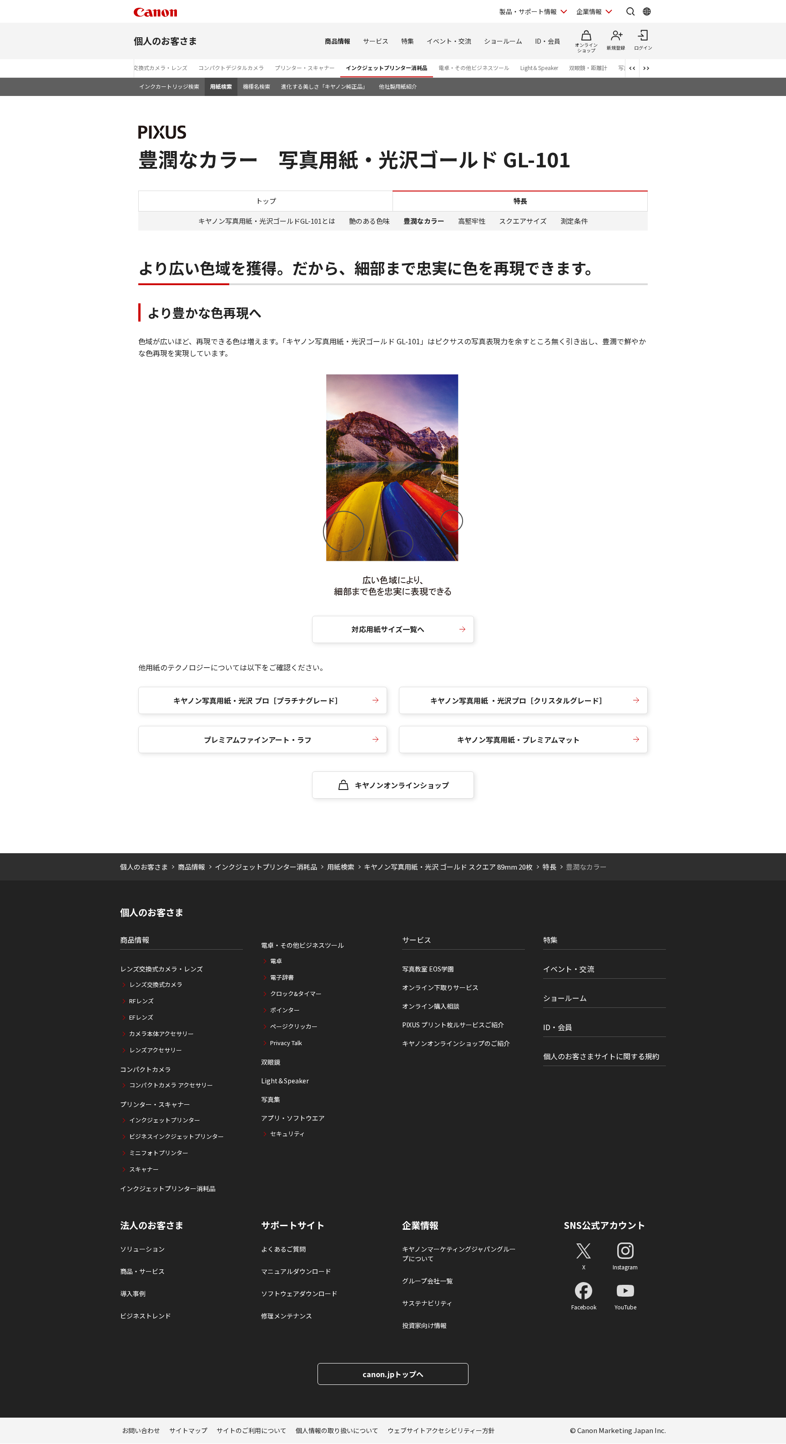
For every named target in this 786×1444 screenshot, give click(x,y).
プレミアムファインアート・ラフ (258, 739)
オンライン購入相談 (430, 1006)
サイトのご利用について (252, 1430)
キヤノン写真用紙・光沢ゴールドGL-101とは (266, 221)
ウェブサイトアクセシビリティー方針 (441, 1430)
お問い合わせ (141, 1430)
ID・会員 (547, 40)
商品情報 (337, 40)
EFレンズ (141, 1017)
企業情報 (589, 11)
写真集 (270, 1099)
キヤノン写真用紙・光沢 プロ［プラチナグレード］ (257, 700)
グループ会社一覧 (427, 1280)
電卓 (276, 960)
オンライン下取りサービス (440, 987)
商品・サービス (142, 1271)
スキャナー (144, 1169)
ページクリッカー (293, 1026)
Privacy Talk (286, 1042)
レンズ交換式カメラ (155, 984)
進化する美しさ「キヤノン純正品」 (324, 86)
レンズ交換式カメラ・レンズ (151, 67)
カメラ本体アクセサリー (161, 1033)
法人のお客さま (152, 1225)
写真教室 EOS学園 (428, 968)
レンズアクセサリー (155, 1050)
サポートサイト (293, 1225)
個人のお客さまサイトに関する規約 (601, 1056)
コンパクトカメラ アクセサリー (171, 1085)
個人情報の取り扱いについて (337, 1430)
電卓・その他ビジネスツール (473, 67)
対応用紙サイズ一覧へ (388, 629)
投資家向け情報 (424, 1325)
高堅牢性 (471, 221)
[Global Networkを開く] (646, 11)
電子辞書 (282, 977)
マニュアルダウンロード (296, 1271)
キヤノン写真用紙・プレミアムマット (518, 739)
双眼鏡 (270, 1062)
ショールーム (503, 40)
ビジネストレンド (145, 1315)
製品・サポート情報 (528, 11)
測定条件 (574, 221)
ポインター (285, 1010)
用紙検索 (221, 86)
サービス (375, 40)
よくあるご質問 (283, 1248)
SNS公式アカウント (604, 1225)
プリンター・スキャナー (305, 67)
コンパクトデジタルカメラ (231, 67)
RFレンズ (141, 1000)
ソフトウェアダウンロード (299, 1293)
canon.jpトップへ (393, 1374)
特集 (407, 40)
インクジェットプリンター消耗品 (387, 67)
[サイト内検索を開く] (630, 11)
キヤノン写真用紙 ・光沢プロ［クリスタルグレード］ (518, 700)
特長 (549, 866)
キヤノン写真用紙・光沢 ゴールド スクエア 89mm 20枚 (448, 866)
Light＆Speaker (539, 67)
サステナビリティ (427, 1303)
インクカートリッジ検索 (169, 86)
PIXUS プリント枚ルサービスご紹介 (453, 1024)
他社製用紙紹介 (398, 86)
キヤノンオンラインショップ (402, 785)
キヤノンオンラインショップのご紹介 (456, 1043)
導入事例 (133, 1293)
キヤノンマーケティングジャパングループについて (459, 1253)
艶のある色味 (369, 221)
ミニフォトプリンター (158, 1152)
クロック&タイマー (296, 993)
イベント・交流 (449, 40)
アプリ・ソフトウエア (293, 1117)
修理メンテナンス (286, 1315)
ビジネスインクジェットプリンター (176, 1136)
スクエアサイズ (523, 221)
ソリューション (142, 1248)
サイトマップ (188, 1430)
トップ (266, 200)
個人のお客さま (165, 40)
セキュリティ (287, 1133)
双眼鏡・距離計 (588, 67)
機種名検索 (256, 86)
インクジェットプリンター (164, 1120)
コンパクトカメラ (145, 1069)
